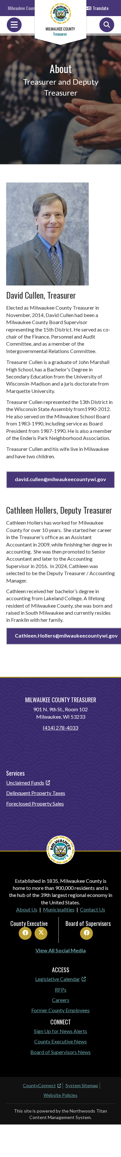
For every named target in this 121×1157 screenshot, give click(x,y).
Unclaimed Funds (25, 782)
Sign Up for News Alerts (60, 1031)
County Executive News (60, 1041)
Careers (60, 1000)
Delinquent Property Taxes (35, 793)
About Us (26, 909)
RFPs (60, 989)
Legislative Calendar (57, 979)
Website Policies (60, 1095)
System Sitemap (82, 1085)
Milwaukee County (22, 8)
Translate (100, 8)
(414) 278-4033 (60, 727)
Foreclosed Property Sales (35, 803)
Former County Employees (60, 1010)
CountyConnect (39, 1085)
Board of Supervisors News (60, 1052)
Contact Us (92, 909)
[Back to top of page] (107, 1142)
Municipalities (59, 909)
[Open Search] (107, 25)
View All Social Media (60, 950)
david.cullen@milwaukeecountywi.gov (60, 479)
